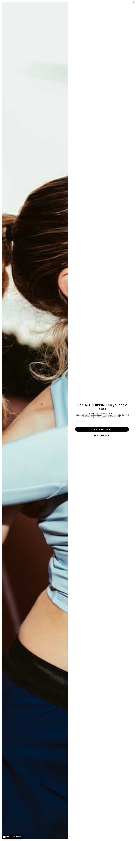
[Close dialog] (134, 2)
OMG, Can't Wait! (102, 429)
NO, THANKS (102, 435)
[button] (12, 837)
